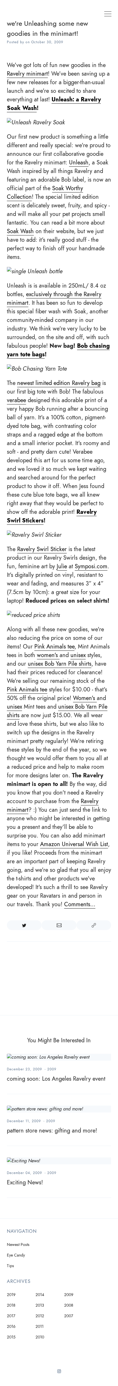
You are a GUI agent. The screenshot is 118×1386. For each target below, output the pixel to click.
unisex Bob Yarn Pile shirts (59, 664)
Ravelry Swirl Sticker (42, 549)
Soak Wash (20, 231)
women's (48, 655)
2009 (51, 1069)
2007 (68, 1316)
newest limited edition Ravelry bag (59, 383)
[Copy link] (93, 925)
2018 (11, 1305)
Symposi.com (91, 566)
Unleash (78, 162)
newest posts (18, 1244)
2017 (11, 1316)
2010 (40, 1337)
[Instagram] (59, 1373)
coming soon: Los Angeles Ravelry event (56, 1079)
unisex (78, 655)
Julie (62, 566)
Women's (85, 698)
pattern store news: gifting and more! (52, 1131)
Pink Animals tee (54, 646)
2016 (11, 1326)
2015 (11, 1337)
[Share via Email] (59, 925)
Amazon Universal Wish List (74, 844)
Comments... (79, 904)
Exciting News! (25, 1182)
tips (10, 1266)
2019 (11, 1294)
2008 (68, 1305)
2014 (40, 1294)
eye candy (16, 1255)
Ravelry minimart (27, 74)
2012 (40, 1316)
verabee (16, 400)
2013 (40, 1305)
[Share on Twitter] (24, 925)
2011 (40, 1326)
